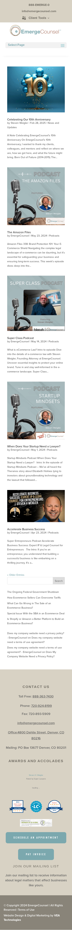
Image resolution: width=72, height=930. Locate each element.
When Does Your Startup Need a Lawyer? (33, 446)
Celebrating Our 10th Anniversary (29, 119)
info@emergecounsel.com (36, 723)
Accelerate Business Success (26, 529)
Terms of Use (26, 910)
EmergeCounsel (20, 235)
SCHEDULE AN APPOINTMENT (36, 837)
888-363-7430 (43, 696)
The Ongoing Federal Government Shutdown (33, 592)
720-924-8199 (41, 705)
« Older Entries (15, 575)
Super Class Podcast (20, 338)
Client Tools (37, 18)
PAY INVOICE (36, 854)
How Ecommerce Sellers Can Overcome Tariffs (34, 597)
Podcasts (54, 235)
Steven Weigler (19, 123)
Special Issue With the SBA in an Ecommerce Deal (35, 613)
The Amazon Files (19, 232)
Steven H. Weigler (36, 775)
